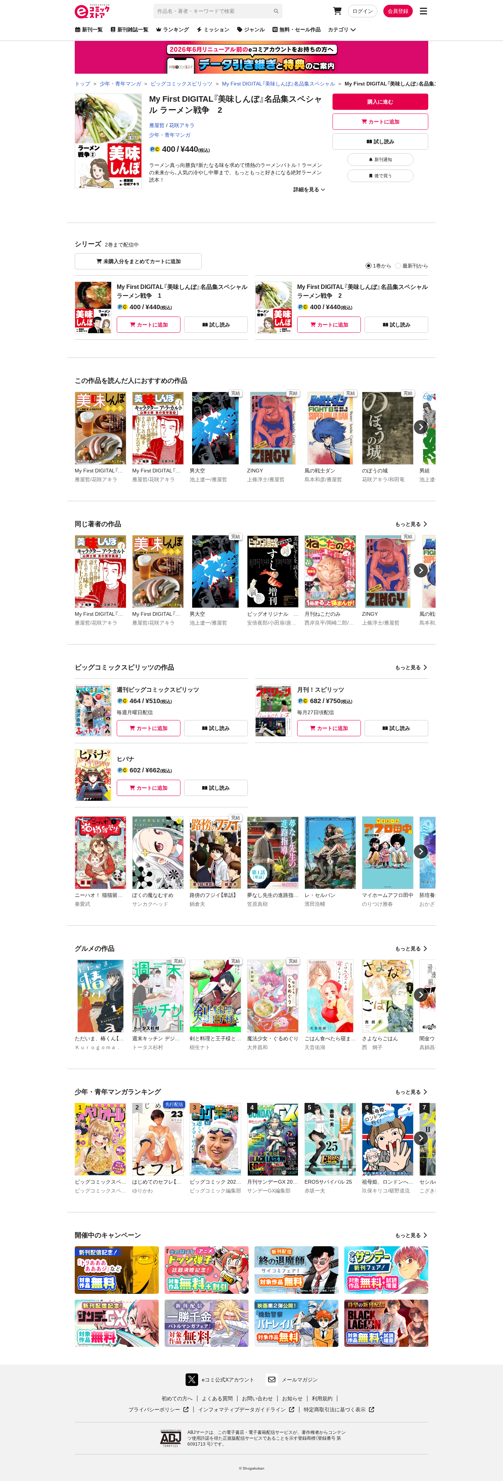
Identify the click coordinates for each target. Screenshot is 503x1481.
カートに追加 (384, 122)
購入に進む (380, 102)
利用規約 (322, 1398)
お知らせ (292, 1398)
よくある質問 (217, 1398)
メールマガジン (300, 1380)
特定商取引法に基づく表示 (339, 1410)
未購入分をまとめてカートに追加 (142, 261)
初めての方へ (177, 1398)
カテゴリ (338, 29)
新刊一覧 (92, 29)
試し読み (384, 141)
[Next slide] (421, 427)
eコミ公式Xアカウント (222, 1381)
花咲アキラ (182, 125)
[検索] (276, 11)
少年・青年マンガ (169, 135)
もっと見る (408, 524)
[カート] (337, 11)
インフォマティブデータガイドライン (242, 1410)
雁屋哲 (157, 125)
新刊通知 (383, 159)
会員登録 (398, 11)
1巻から (382, 266)
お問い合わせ (257, 1398)
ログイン (362, 11)
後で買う (383, 175)
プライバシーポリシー (159, 1410)
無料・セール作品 (300, 29)
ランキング (176, 29)
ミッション (216, 29)
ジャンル (254, 29)
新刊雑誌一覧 (132, 29)
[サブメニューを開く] (423, 11)
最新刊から (415, 266)
